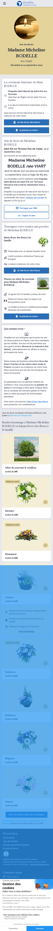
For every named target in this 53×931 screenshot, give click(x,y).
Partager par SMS (26, 208)
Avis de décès (8, 821)
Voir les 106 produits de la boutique (26, 814)
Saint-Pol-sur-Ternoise (15, 149)
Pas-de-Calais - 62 (23, 821)
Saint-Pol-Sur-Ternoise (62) (20, 416)
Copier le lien (26, 215)
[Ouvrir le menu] (4, 3)
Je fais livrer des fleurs (26, 122)
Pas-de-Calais (35, 149)
